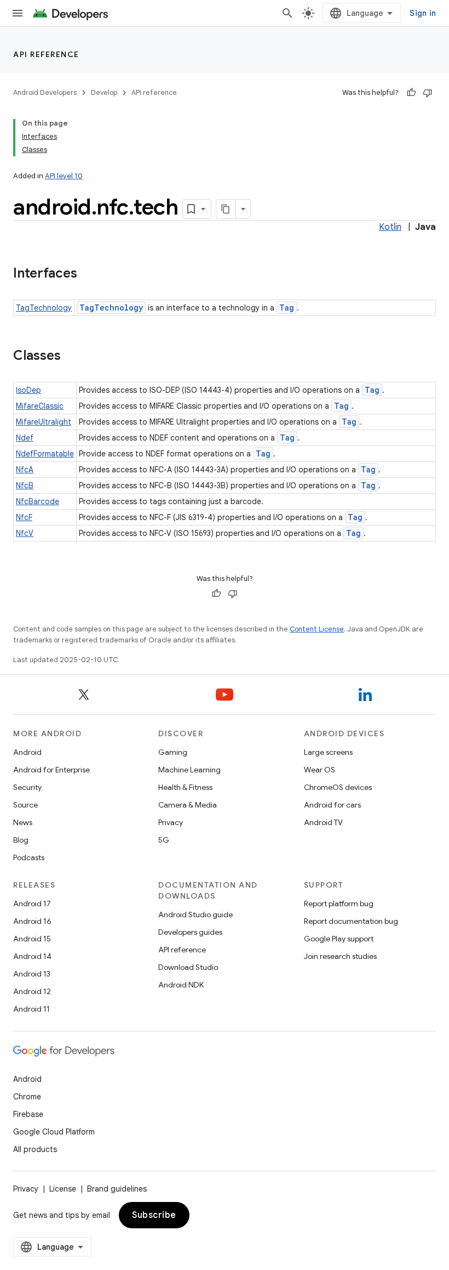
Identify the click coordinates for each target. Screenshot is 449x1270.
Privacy (170, 822)
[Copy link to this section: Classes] (72, 356)
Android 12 (32, 991)
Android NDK (181, 985)
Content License (317, 629)
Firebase (28, 1114)
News (22, 822)
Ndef (24, 438)
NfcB (24, 485)
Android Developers (45, 92)
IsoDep (28, 390)
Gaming (172, 752)
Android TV (323, 822)
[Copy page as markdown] (226, 209)
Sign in (423, 13)
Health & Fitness (185, 787)
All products (35, 1149)
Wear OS (319, 770)
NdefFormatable (45, 454)
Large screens (328, 752)
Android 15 (32, 939)
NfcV (24, 533)
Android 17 (32, 903)
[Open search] (287, 13)
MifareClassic (40, 406)
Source (25, 805)
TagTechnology (44, 308)
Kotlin (390, 227)
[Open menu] (17, 13)
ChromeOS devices (338, 787)
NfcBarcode (37, 501)
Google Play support (338, 939)
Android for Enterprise (51, 770)
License (62, 1188)
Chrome (27, 1097)
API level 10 (64, 175)
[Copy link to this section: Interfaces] (88, 274)
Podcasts (28, 857)
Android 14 (32, 956)
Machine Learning (189, 770)
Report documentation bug (351, 921)
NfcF (24, 517)
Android (27, 752)
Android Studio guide (195, 914)
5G (163, 840)
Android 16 (32, 921)
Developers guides (190, 932)
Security (27, 787)
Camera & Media (187, 805)
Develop (104, 92)
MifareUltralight (43, 422)
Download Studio (188, 967)
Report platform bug (338, 903)
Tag (286, 307)
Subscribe (154, 1215)
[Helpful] (411, 92)
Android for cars (332, 805)
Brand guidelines (117, 1188)
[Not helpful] (427, 92)
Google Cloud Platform (54, 1132)
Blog (20, 840)
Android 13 (31, 974)
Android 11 (31, 1009)
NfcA (24, 470)
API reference (46, 54)
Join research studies (340, 956)
